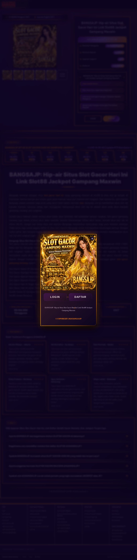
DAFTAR (80, 296)
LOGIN (55, 296)
